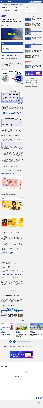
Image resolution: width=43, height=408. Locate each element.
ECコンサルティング (17, 389)
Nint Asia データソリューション (18, 396)
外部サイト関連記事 (6, 49)
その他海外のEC (17, 10)
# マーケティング (32, 82)
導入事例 (26, 367)
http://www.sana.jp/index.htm (6, 213)
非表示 (20, 43)
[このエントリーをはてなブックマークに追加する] (12, 309)
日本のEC (27, 7)
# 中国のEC (27, 82)
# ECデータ (31, 80)
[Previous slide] (10, 341)
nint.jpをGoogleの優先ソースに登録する (8, 305)
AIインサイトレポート (17, 382)
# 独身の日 (34, 84)
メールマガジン (26, 375)
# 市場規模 (36, 80)
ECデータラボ (5, 4)
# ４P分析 (27, 84)
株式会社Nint (35, 367)
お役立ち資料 (26, 371)
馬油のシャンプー (7, 160)
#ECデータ (11, 25)
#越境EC (3, 25)
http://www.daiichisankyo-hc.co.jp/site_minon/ (8, 194)
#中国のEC (7, 25)
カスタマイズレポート (17, 379)
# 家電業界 (27, 80)
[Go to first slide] (14, 341)
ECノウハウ (28, 10)
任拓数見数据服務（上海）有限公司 (37, 369)
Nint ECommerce (17, 368)
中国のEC (16, 7)
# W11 (30, 84)
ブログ (25, 372)
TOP (1, 4)
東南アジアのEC (5, 7)
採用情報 (39, 404)
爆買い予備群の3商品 (6, 48)
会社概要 (39, 402)
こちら (12, 282)
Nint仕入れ (16, 371)
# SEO (37, 82)
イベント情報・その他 (6, 10)
